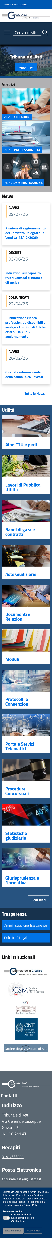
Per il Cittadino (16, 117)
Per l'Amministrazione (23, 182)
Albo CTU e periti (22, 444)
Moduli (12, 659)
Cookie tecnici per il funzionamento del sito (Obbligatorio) (22, 1218)
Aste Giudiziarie (20, 574)
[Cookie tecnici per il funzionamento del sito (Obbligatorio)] (6, 1218)
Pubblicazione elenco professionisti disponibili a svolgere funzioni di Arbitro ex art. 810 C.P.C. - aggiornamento (25, 327)
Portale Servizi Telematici (19, 746)
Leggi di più (26, 67)
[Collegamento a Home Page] (26, 15)
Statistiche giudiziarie (16, 835)
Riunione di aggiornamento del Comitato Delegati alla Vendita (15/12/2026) (25, 233)
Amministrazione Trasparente (25, 925)
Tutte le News (34, 393)
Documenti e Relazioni (17, 616)
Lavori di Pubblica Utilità (23, 487)
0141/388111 (13, 1156)
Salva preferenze (13, 1230)
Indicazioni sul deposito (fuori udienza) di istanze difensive (23, 277)
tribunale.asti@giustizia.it (21, 1179)
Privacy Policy (33, 1230)
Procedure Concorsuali (17, 791)
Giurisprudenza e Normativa (22, 880)
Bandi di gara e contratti (20, 532)
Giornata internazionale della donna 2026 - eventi (24, 374)
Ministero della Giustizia (15, 4)
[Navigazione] (7, 33)
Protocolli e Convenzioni (17, 701)
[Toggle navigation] (4, 41)
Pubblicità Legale (16, 937)
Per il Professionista (21, 150)
